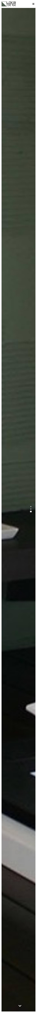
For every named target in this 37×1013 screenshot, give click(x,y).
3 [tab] (30, 511)
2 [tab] (30, 509)
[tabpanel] (18, 509)
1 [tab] (31, 506)
